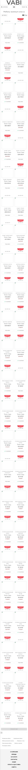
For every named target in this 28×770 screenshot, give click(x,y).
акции (14, 762)
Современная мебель (17, 738)
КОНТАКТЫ (14, 759)
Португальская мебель (7, 743)
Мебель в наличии (18, 743)
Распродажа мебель (6, 745)
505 (26, 732)
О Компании (14, 751)
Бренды (14, 754)
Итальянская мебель (6, 738)
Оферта (14, 767)
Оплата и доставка (14, 764)
